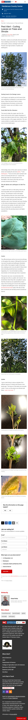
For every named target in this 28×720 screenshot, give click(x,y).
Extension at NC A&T (8, 669)
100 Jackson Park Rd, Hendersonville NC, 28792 (13, 10)
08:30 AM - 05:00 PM (10, 16)
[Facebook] (3, 691)
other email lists (14, 576)
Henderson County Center (12, 6)
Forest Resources (6, 613)
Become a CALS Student (9, 667)
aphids (19, 171)
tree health (4, 616)
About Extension (6, 657)
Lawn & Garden (16, 613)
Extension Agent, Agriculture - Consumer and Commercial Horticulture (19, 601)
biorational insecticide (7, 287)
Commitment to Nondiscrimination (16, 696)
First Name (4, 541)
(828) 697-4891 (7, 13)
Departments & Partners (9, 662)
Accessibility (13, 714)
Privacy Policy (9, 580)
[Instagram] (7, 691)
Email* (3, 535)
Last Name (4, 547)
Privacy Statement (13, 698)
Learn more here (9, 390)
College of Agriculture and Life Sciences (13, 665)
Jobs (3, 660)
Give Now (5, 672)
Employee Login (21, 718)
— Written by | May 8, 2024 (10, 34)
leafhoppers (4, 173)
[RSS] (10, 691)
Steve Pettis (9, 34)
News (2, 21)
